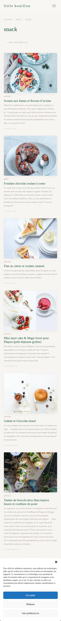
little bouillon (17, 6)
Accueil (8, 19)
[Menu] (54, 5)
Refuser (30, 604)
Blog (18, 19)
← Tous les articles (16, 42)
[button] (56, 562)
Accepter (30, 595)
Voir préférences (30, 613)
